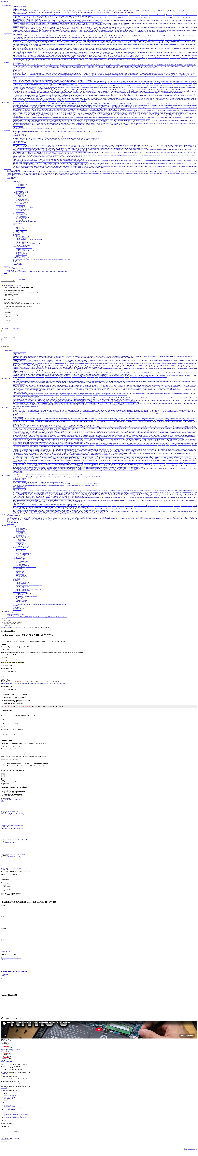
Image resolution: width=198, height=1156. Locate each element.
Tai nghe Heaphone (21, 256)
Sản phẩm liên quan (37, 683)
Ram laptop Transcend (18, 157)
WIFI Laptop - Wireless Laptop (20, 202)
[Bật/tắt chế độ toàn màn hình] (2, 1141)
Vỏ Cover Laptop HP (21, 231)
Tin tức (5, 273)
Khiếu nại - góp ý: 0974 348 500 (12, 328)
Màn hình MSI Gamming (19, 38)
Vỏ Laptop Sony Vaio (21, 230)
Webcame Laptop (17, 223)
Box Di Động (16, 260)
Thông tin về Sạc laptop (19, 78)
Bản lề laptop (16, 181)
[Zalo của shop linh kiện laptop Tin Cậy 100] (15, 1117)
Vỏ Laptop (15, 224)
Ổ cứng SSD (10, 176)
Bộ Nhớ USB (16, 234)
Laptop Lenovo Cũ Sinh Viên (14, 270)
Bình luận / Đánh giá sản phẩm (58, 683)
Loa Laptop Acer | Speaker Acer (24, 248)
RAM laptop (7, 130)
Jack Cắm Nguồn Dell (21, 214)
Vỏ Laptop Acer (20, 228)
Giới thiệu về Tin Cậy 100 (10, 1096)
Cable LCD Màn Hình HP (22, 200)
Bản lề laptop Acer (20, 182)
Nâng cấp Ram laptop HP (19, 135)
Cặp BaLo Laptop (17, 264)
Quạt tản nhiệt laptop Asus (22, 238)
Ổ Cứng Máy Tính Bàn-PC (13, 170)
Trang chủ (3, 627)
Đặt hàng (3, 676)
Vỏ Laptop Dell (20, 227)
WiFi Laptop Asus (20, 205)
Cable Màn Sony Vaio (21, 198)
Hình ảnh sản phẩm (14, 683)
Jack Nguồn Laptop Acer (22, 216)
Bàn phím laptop (8, 5)
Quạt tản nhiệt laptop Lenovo (23, 242)
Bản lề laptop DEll (20, 187)
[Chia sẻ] (4, 1141)
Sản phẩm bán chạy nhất (26, 683)
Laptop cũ (6, 266)
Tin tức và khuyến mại (9, 1106)
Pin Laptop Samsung (18, 127)
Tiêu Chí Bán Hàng (8, 1098)
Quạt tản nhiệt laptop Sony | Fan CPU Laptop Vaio (28, 243)
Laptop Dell (10, 267)
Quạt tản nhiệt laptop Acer (22, 241)
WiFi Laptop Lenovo (21, 203)
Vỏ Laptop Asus (20, 225)
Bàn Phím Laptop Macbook (20, 9)
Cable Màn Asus (20, 196)
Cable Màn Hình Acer (21, 199)
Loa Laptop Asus (20, 249)
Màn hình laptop (8, 33)
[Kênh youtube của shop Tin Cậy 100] (13, 1116)
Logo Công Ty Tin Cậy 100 (10, 1097)
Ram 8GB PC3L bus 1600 (19, 144)
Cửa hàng (16, 1138)
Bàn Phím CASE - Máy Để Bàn (21, 257)
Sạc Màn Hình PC (17, 69)
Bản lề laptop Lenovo (21, 184)
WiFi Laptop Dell (20, 210)
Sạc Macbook (16, 70)
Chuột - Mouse (16, 262)
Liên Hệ (6, 1100)
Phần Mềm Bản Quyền (18, 263)
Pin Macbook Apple (18, 126)
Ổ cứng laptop (7, 169)
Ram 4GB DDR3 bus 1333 (19, 141)
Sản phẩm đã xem (46, 683)
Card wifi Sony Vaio (21, 206)
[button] (2, 282)
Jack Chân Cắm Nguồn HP (22, 220)
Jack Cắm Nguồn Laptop (19, 213)
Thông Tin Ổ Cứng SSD (13, 177)
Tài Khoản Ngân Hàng (9, 1109)
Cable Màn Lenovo (21, 195)
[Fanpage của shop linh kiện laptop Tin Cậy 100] (16, 1114)
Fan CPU (15, 235)
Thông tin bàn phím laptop (19, 13)
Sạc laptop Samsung (18, 72)
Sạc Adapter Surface (18, 63)
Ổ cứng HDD (10, 178)
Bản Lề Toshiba (20, 189)
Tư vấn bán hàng (8, 308)
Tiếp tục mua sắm (5, 1139)
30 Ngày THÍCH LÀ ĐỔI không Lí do (13, 1108)
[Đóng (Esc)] (5, 1141)
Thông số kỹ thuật (5, 683)
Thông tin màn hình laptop (19, 47)
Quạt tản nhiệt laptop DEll (22, 237)
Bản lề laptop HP (20, 185)
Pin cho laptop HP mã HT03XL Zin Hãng (11, 868)
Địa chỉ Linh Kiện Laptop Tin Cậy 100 (13, 285)
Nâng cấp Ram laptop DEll (19, 134)
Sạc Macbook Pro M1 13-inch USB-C (10, 811)
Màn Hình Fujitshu (17, 34)
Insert (16, 1131)
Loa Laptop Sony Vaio (21, 255)
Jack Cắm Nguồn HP (21, 219)
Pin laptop (6, 102)
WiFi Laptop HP (20, 212)
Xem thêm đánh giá (5, 951)
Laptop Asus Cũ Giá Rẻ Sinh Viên (15, 268)
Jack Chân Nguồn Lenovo (22, 217)
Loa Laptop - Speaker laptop (20, 246)
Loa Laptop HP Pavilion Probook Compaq (26, 250)
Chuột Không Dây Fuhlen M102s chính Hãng (12, 825)
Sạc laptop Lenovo (17, 627)
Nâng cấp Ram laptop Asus (19, 133)
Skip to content (4, 1)
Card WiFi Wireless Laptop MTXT (24, 207)
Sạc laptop (6, 62)
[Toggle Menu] (1, 348)
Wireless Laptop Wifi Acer (22, 209)
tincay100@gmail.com (6, 1061)
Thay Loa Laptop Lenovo (22, 253)
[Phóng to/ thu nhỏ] (1, 1141)
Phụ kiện (6, 180)
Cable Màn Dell (20, 194)
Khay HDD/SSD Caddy (19, 232)
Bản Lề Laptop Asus (21, 188)
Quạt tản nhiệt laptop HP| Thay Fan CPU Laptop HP (29, 239)
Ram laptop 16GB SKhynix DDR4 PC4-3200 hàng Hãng (15, 839)
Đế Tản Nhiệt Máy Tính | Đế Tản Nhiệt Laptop (24, 221)
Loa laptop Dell (20, 252)
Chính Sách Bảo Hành (9, 1105)
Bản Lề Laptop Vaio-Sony (22, 191)
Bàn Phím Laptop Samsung (19, 26)
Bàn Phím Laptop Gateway (19, 6)
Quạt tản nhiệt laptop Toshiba (23, 245)
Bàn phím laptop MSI (18, 8)
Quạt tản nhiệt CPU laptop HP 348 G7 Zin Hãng (13, 854)
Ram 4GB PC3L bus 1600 (19, 142)
